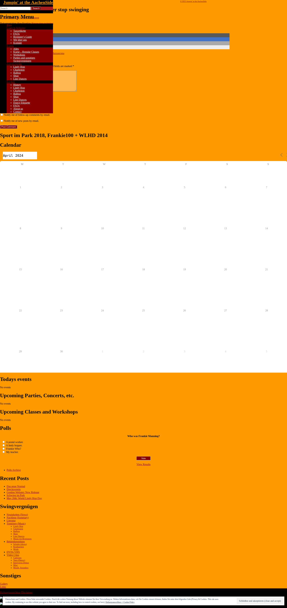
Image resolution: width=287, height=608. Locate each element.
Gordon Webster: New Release (23, 492)
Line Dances (20, 78)
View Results (143, 464)
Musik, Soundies (20, 568)
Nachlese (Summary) (18, 517)
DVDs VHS (13, 552)
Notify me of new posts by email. (21, 120)
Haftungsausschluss (10, 592)
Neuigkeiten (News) (17, 514)
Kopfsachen (18, 547)
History (17, 84)
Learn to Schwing (16, 27)
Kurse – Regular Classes (26, 51)
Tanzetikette (19, 30)
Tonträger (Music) (16, 523)
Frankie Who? (13, 448)
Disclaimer (27, 592)
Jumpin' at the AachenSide (28, 2)
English (11, 81)
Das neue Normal (16, 486)
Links (3, 586)
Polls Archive (14, 470)
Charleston (19, 69)
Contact (17, 111)
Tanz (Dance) (19, 560)
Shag (16, 75)
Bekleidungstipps (16, 541)
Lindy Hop (19, 66)
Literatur (11, 520)
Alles (16, 48)
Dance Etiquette (21, 102)
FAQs (16, 33)
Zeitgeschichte (14, 63)
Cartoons (17, 558)
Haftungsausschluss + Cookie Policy (120, 602)
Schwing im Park (16, 495)
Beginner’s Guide (22, 36)
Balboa (17, 72)
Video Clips (13, 555)
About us (18, 108)
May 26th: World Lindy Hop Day (24, 498)
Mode (16, 549)
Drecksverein (14, 489)
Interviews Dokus (21, 563)
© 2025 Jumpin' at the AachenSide (193, 1)
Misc (15, 565)
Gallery (4, 583)
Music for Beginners (22, 539)
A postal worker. (14, 442)
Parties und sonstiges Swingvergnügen (24, 59)
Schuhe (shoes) (20, 544)
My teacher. (11, 452)
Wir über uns (20, 39)
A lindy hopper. (13, 445)
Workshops (19, 54)
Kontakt (17, 42)
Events (10, 45)
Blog (9, 24)
